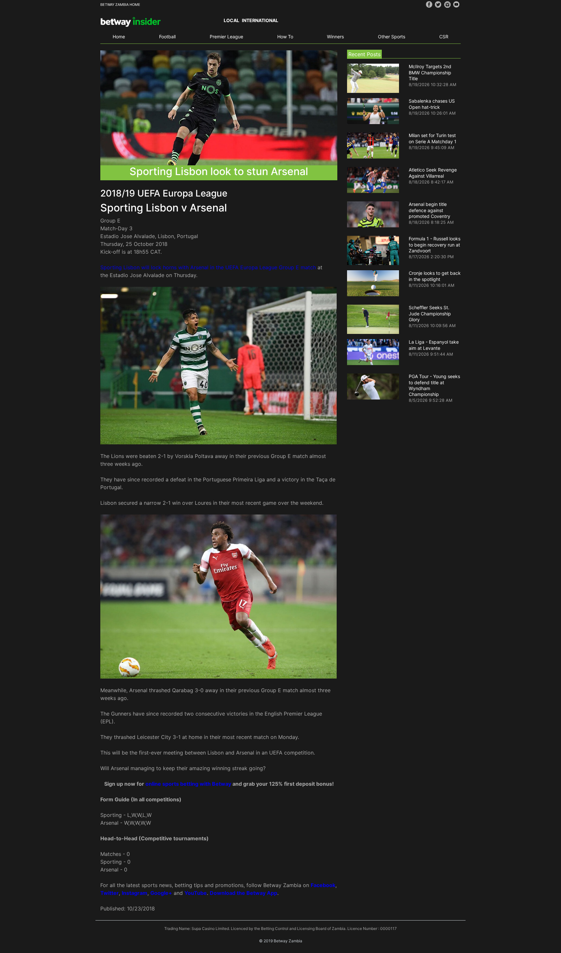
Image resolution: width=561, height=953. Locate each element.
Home (119, 36)
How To (285, 36)
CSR (443, 36)
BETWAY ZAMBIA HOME (120, 4)
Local (231, 20)
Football (167, 36)
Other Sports (391, 36)
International (260, 20)
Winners (335, 36)
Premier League (226, 36)
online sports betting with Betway (188, 784)
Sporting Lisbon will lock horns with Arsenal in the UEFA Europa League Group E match (208, 267)
